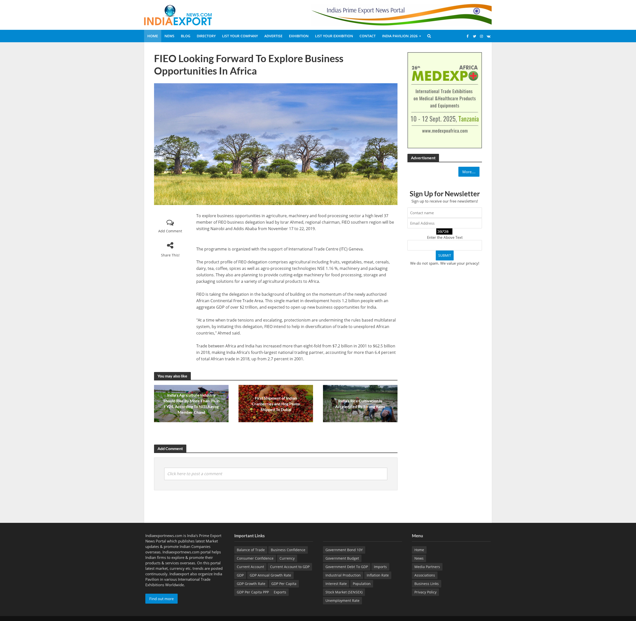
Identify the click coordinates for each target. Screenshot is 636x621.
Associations (424, 575)
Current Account (250, 566)
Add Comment (170, 231)
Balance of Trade (251, 549)
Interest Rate (336, 583)
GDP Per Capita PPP (253, 592)
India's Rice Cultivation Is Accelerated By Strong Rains (360, 403)
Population (362, 583)
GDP (240, 575)
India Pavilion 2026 (400, 36)
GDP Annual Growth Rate (270, 575)
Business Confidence (288, 549)
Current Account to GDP (290, 566)
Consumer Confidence (255, 558)
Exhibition (299, 36)
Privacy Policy (425, 592)
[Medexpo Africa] (444, 99)
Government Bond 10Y (344, 549)
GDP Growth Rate (251, 583)
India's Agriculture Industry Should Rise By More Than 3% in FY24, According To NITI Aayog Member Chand (191, 403)
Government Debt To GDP (346, 566)
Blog (185, 36)
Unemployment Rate (342, 600)
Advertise (273, 36)
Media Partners (427, 566)
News (169, 36)
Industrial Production (343, 575)
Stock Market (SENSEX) (343, 592)
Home (152, 36)
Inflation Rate (378, 575)
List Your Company (240, 36)
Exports (280, 592)
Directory (206, 36)
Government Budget (342, 558)
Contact (367, 36)
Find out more (161, 598)
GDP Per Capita (283, 583)
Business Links (426, 583)
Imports (380, 566)
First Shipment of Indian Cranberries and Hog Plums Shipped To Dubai (276, 404)
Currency (287, 558)
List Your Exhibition (334, 36)
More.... (469, 171)
